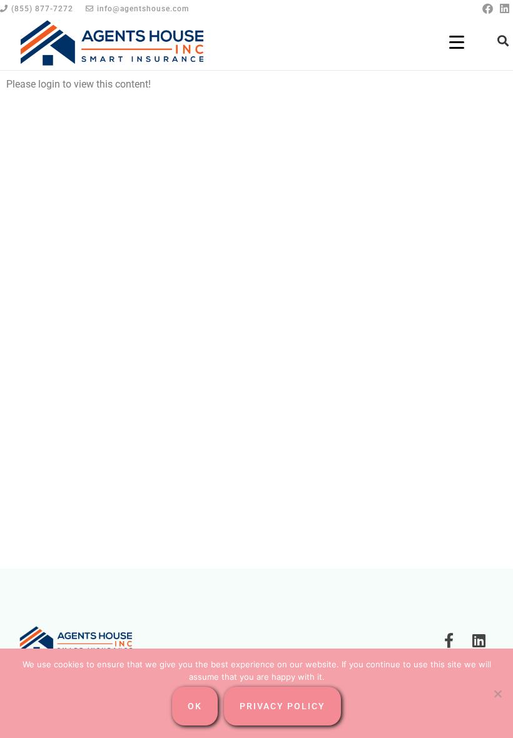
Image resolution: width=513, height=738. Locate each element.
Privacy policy (282, 706)
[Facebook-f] (449, 640)
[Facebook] (487, 8)
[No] (497, 693)
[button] (502, 40)
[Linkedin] (504, 8)
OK (195, 706)
